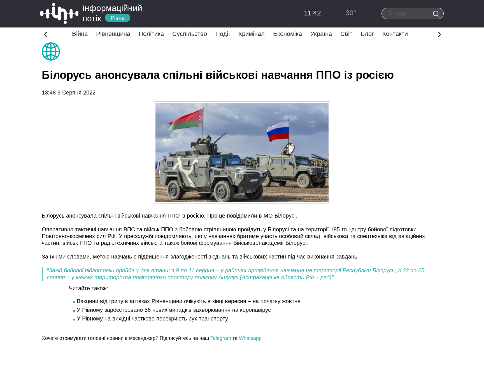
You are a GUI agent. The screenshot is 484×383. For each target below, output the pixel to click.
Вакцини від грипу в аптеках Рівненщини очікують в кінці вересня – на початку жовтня (189, 301)
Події (222, 33)
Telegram (220, 338)
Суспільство (189, 33)
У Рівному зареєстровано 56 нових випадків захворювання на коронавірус (174, 310)
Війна (80, 33)
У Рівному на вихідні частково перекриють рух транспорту (152, 318)
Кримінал (251, 33)
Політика (151, 33)
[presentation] (45, 33)
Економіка (287, 33)
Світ (346, 33)
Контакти (395, 33)
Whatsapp (250, 338)
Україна (321, 33)
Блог (367, 33)
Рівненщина (113, 33)
